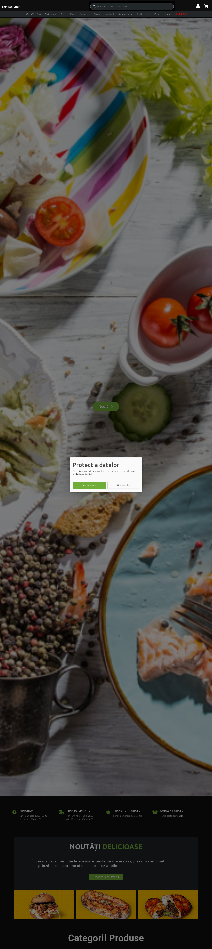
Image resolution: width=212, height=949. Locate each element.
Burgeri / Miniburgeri (47, 14)
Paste (63, 14)
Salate (97, 14)
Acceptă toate (89, 485)
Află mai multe (123, 485)
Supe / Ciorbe (125, 14)
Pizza (73, 14)
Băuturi (167, 14)
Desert (158, 14)
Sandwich (109, 14)
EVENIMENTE (180, 14)
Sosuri (149, 14)
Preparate (85, 14)
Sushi (139, 14)
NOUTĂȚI (29, 14)
